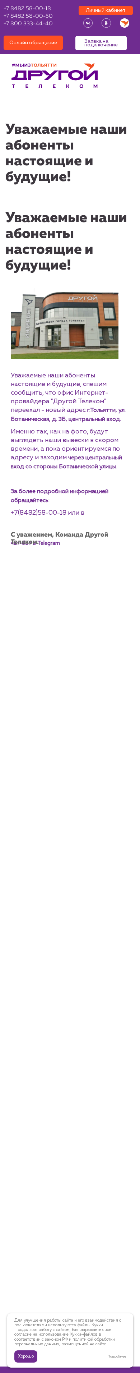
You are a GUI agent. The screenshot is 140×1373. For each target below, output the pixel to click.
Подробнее (116, 1356)
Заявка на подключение (101, 43)
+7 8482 (27, 9)
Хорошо (26, 1356)
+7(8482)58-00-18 (38, 513)
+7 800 (28, 24)
